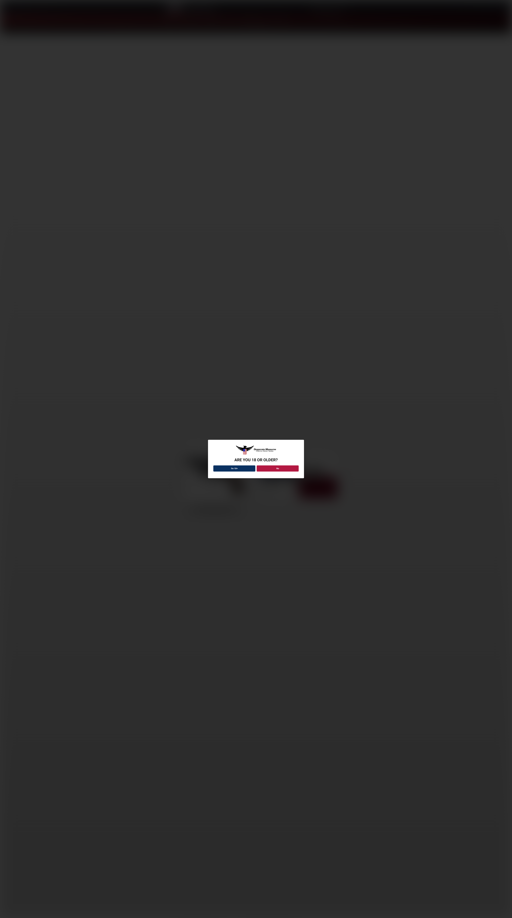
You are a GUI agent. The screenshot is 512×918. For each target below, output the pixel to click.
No (277, 468)
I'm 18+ (234, 468)
